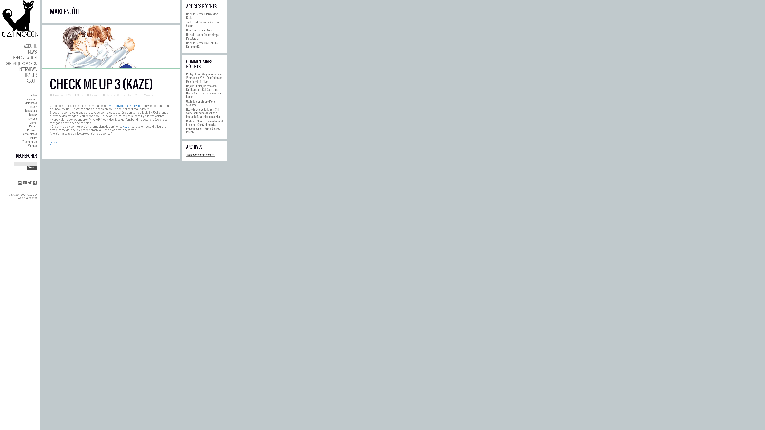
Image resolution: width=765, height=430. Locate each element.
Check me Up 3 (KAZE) (101, 84)
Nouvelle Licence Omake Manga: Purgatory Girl (202, 36)
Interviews (28, 69)
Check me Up (113, 95)
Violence (32, 145)
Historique (31, 118)
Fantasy (33, 114)
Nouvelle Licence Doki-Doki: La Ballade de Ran (202, 45)
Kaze (124, 95)
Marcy (80, 95)
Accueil (30, 46)
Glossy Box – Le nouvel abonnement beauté (204, 95)
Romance (32, 130)
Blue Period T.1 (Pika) (197, 81)
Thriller (33, 138)
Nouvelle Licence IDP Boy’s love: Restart (202, 16)
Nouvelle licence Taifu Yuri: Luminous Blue (203, 115)
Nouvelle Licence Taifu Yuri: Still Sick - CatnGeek (202, 111)
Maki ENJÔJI (135, 95)
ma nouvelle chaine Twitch (125, 105)
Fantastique (31, 110)
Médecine (148, 95)
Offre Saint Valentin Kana (199, 30)
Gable (189, 101)
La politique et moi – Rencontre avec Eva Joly (203, 128)
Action (33, 95)
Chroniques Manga (21, 63)
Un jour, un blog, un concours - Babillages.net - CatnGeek (201, 88)
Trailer (31, 75)
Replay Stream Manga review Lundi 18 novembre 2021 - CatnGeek (204, 76)
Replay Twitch (25, 57)
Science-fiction (29, 134)
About (32, 81)
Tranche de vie (30, 141)
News (32, 52)
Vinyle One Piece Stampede (200, 103)
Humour (32, 122)
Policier (33, 126)
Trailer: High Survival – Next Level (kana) (203, 24)
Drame (33, 107)
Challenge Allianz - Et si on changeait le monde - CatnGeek (204, 123)
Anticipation (31, 103)
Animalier (32, 99)
